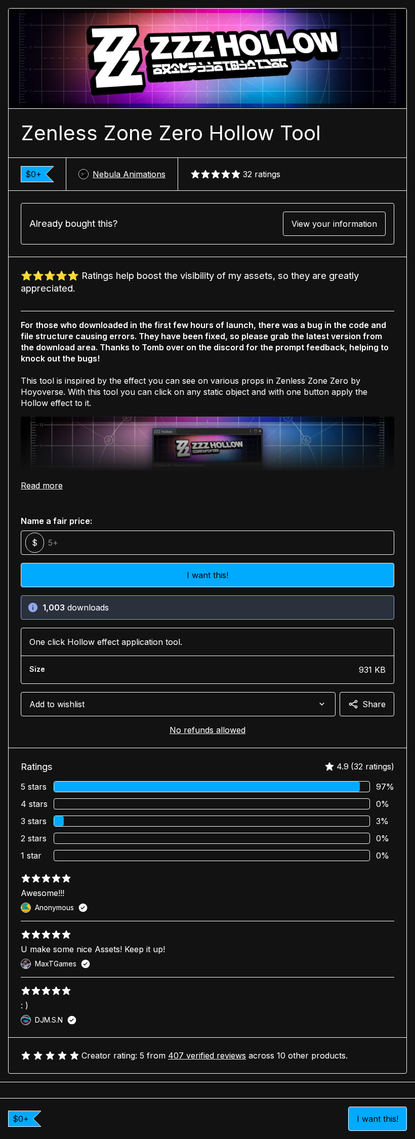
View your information (334, 224)
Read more (42, 485)
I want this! (377, 1119)
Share (374, 704)
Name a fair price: (56, 521)
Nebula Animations (129, 174)
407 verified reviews (207, 1055)
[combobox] (178, 704)
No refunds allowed (207, 730)
